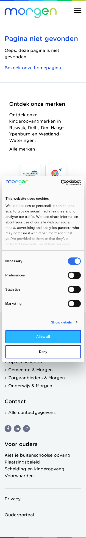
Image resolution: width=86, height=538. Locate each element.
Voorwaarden (19, 475)
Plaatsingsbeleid (22, 462)
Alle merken (22, 149)
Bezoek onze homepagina (33, 67)
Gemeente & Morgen (30, 369)
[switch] (74, 275)
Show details (61, 322)
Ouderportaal (19, 514)
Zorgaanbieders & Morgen (36, 377)
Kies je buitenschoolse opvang (37, 455)
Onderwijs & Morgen (30, 385)
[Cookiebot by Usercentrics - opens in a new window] (61, 183)
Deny (43, 352)
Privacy (13, 498)
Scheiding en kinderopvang (34, 468)
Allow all (43, 337)
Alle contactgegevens (31, 412)
